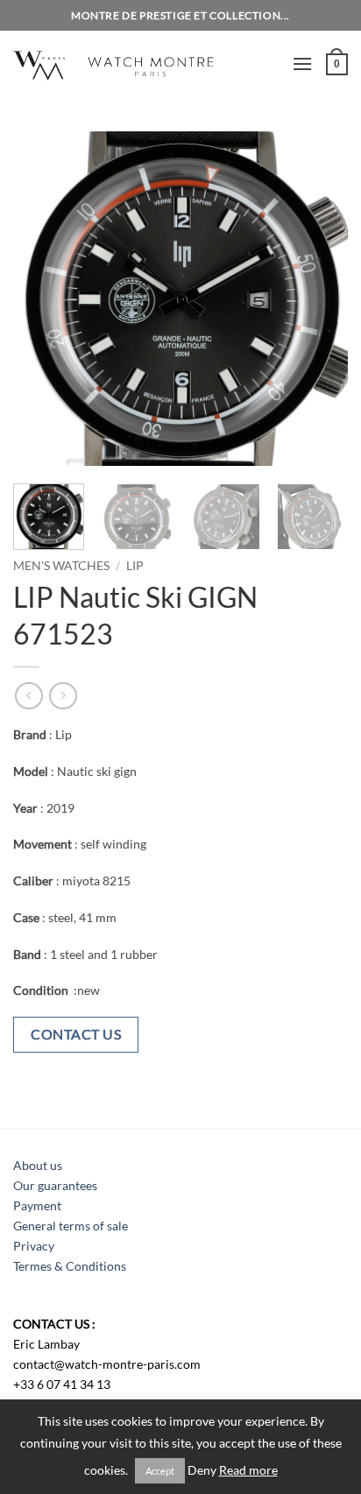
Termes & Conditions (69, 1265)
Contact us (76, 1033)
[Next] (319, 298)
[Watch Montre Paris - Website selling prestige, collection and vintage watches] (146, 63)
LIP (135, 566)
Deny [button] (202, 1470)
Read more (248, 1470)
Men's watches (61, 566)
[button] (302, 63)
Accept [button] (159, 1470)
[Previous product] (62, 695)
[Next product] (28, 695)
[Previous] (42, 298)
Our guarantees (55, 1185)
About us (37, 1165)
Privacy (33, 1245)
